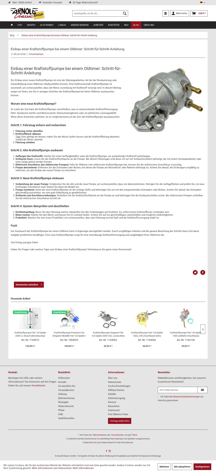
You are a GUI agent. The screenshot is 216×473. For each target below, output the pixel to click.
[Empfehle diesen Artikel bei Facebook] (202, 272)
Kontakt (62, 382)
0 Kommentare (36, 54)
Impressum (114, 410)
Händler (112, 394)
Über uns (112, 378)
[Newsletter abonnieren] (202, 390)
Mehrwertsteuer (66, 398)
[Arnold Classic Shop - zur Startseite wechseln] (27, 13)
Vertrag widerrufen (119, 420)
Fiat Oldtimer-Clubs (118, 414)
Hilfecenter (64, 378)
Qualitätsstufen (66, 418)
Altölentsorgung (116, 398)
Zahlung (62, 394)
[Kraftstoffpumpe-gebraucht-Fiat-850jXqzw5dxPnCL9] (166, 100)
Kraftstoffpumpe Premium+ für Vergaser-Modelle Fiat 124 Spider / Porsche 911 (69, 334)
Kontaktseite (38, 385)
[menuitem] (100, 13)
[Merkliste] (165, 13)
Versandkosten (66, 390)
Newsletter (114, 406)
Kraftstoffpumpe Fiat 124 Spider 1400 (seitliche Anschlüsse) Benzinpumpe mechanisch (186, 334)
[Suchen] (124, 13)
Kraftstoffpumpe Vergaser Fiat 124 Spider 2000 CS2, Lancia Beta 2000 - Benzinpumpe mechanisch (108, 334)
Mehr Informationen (83, 468)
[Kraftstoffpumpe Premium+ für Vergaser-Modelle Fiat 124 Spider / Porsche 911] (69, 318)
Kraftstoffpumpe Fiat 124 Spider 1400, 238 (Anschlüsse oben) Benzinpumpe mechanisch (147, 334)
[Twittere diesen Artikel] (196, 272)
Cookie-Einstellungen (119, 386)
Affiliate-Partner (116, 390)
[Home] (11, 25)
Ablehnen (164, 466)
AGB (60, 414)
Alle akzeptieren (182, 466)
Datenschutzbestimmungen (186, 396)
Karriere (112, 402)
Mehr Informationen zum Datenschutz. (52, 468)
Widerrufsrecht (66, 406)
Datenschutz (114, 382)
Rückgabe (63, 402)
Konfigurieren (202, 466)
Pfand (61, 410)
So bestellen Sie (66, 386)
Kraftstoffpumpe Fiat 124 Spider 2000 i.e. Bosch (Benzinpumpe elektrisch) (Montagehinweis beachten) (30, 334)
